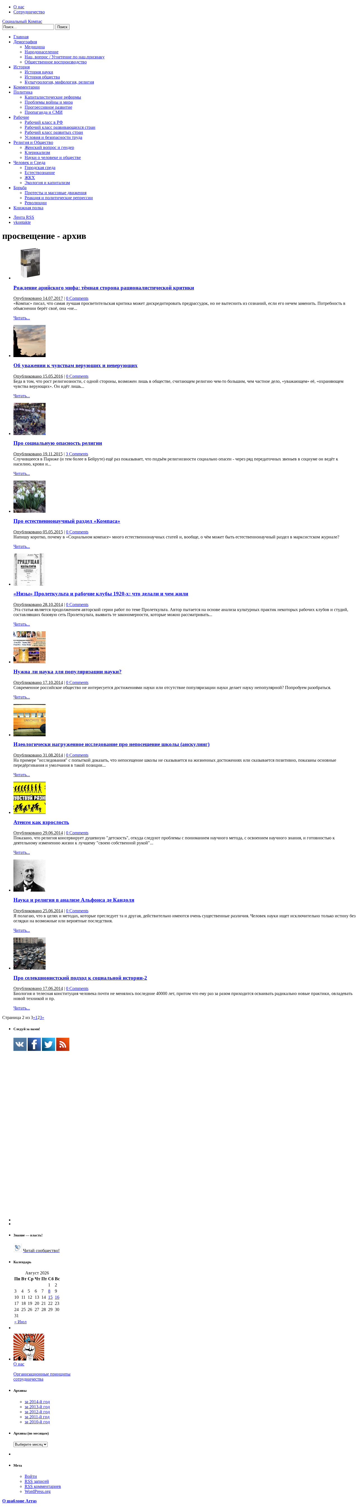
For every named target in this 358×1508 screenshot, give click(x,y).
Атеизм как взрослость (41, 822)
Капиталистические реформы (53, 97)
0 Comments (77, 298)
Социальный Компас (22, 21)
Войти (31, 1476)
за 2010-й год (37, 1421)
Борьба (20, 187)
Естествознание (40, 172)
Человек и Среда (29, 162)
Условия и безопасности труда (53, 137)
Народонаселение (41, 51)
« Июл (20, 1321)
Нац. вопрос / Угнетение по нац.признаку (65, 56)
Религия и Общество (33, 142)
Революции (36, 202)
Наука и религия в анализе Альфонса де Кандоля (73, 900)
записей (37, 1481)
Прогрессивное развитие (48, 107)
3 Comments (77, 454)
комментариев (43, 1486)
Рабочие (21, 117)
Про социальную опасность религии (57, 443)
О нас (18, 6)
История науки (39, 72)
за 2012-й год (37, 1411)
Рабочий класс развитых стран (54, 132)
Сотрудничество (29, 12)
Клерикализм (37, 152)
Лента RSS (23, 217)
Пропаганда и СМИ (44, 112)
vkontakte (22, 222)
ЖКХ (30, 177)
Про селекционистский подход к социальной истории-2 (80, 978)
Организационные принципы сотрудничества (41, 1376)
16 (57, 1297)
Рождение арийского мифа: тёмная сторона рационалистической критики (103, 288)
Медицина (35, 46)
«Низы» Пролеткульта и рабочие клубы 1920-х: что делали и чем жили (100, 594)
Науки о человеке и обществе (53, 157)
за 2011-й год (37, 1416)
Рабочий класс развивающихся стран (60, 127)
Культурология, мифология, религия (59, 82)
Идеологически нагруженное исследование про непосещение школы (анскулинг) (111, 744)
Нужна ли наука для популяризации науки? (67, 672)
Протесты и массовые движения (55, 192)
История (21, 67)
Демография (25, 41)
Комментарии (26, 87)
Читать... (21, 317)
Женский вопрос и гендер (49, 147)
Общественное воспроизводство (56, 62)
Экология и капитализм (47, 182)
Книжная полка (28, 207)
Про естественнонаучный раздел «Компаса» (66, 521)
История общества (42, 77)
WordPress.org (38, 1491)
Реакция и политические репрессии (59, 197)
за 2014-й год (37, 1401)
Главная (21, 36)
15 (50, 1297)
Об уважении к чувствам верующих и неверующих (75, 365)
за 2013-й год (37, 1406)
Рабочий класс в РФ (44, 122)
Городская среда (40, 167)
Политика (22, 92)
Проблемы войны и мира (49, 102)
